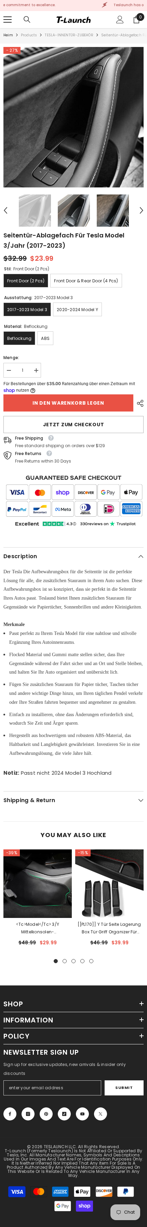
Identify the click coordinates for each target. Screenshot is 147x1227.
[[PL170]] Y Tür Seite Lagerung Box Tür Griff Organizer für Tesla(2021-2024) (109, 928)
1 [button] (56, 961)
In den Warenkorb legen (67, 403)
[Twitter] (100, 1113)
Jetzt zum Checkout (73, 424)
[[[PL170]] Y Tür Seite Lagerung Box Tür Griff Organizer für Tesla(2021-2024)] (109, 883)
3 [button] (73, 961)
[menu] (7, 19)
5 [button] (91, 961)
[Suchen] (27, 19)
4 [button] (82, 961)
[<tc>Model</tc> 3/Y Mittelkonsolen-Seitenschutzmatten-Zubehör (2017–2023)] (37, 883)
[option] (73, 117)
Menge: (11, 357)
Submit (124, 1087)
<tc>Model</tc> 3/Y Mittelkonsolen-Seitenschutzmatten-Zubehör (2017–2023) (37, 928)
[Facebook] (9, 1113)
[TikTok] (64, 1113)
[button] (5, 210)
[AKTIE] (138, 403)
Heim (8, 35)
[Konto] (120, 19)
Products (29, 35)
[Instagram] (28, 1113)
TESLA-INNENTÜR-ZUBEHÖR (69, 35)
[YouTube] (82, 1113)
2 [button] (65, 961)
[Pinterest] (46, 1113)
